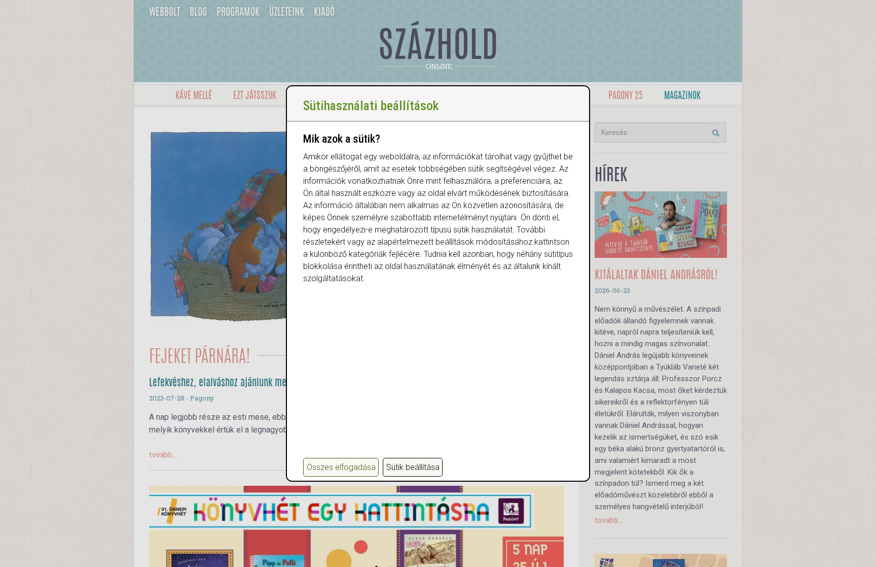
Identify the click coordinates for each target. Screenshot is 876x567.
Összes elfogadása (341, 467)
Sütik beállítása (413, 467)
